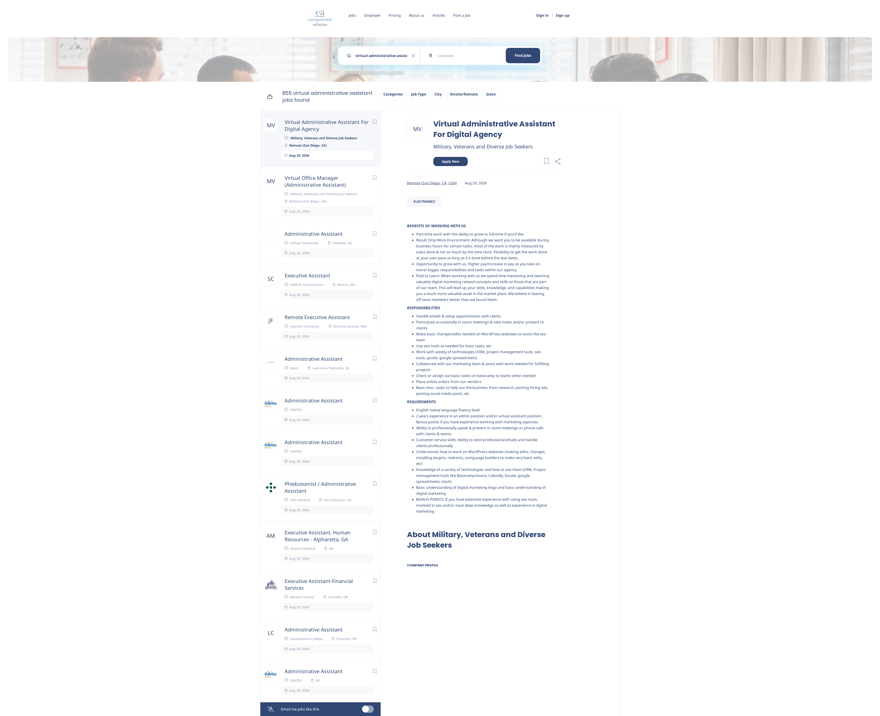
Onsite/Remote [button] (464, 94)
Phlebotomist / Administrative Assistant (320, 487)
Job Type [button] (418, 94)
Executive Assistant (307, 275)
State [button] (491, 94)
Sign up (562, 15)
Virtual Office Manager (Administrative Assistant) (315, 181)
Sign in (542, 15)
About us (416, 15)
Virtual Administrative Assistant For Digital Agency (326, 125)
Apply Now (450, 161)
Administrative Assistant (314, 233)
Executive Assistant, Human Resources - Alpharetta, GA (318, 536)
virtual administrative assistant (374, 72)
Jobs (352, 15)
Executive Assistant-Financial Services (319, 584)
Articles (438, 15)
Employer (372, 15)
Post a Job (461, 15)
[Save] (374, 122)
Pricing (395, 15)
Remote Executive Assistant (317, 317)
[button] (557, 162)
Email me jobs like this (300, 709)
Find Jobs (523, 55)
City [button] (438, 94)
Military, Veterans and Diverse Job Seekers (483, 146)
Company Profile (422, 565)
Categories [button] (393, 94)
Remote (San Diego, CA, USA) (432, 183)
